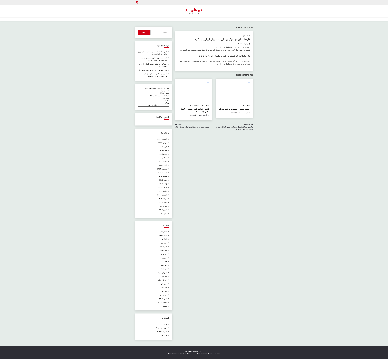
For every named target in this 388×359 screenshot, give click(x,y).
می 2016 (163, 206)
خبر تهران (163, 258)
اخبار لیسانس (162, 235)
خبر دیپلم (164, 265)
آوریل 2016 (163, 210)
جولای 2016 (162, 199)
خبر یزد (164, 291)
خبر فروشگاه (162, 280)
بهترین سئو (165, 100)
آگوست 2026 (162, 139)
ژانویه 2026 (163, 154)
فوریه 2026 (163, 150)
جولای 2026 (162, 143)
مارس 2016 (162, 213)
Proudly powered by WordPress (180, 354)
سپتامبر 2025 (162, 169)
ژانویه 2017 (163, 184)
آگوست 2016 (162, 195)
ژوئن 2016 (163, 202)
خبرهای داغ (194, 10)
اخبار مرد (164, 239)
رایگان (167, 103)
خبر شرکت (163, 269)
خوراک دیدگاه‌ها (162, 331)
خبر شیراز (163, 276)
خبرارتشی (163, 295)
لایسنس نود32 (164, 91)
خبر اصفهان (163, 250)
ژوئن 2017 (163, 180)
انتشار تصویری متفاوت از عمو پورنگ (234, 108)
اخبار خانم (163, 232)
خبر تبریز (164, 254)
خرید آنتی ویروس (153, 105)
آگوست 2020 (162, 173)
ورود (165, 324)
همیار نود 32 (165, 98)
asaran (233, 112)
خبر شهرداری (162, 273)
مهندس (164, 306)
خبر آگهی (164, 243)
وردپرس (164, 335)
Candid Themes (214, 354)
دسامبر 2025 (162, 158)
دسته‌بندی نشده (195, 105)
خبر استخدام (163, 246)
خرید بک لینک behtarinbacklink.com (157, 88)
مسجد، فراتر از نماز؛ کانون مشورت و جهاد (153, 70)
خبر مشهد (163, 284)
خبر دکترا (164, 261)
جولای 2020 (162, 176)
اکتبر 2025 (163, 165)
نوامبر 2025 (162, 161)
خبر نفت (164, 287)
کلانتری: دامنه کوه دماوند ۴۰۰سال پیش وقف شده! (194, 110)
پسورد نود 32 (164, 93)
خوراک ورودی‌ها (161, 328)
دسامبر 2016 (162, 187)
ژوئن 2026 (163, 147)
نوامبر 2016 (162, 191)
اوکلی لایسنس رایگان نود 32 (159, 95)
